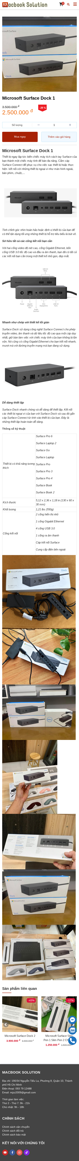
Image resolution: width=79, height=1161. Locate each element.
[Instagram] (19, 1152)
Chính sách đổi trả (13, 1130)
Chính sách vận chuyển (16, 1126)
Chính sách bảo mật (14, 1134)
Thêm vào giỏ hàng (59, 136)
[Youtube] (5, 1152)
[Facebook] (12, 1152)
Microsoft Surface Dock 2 (20, 1035)
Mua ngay (20, 136)
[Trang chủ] (25, 4)
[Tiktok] (27, 1152)
